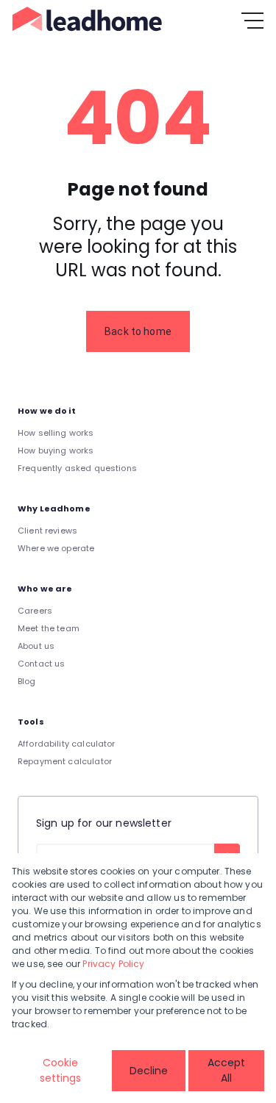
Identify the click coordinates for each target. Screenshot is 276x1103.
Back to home (138, 331)
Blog (27, 681)
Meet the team (48, 628)
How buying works (55, 450)
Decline (149, 1070)
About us (36, 646)
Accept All (226, 1070)
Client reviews (47, 530)
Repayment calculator (65, 761)
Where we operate (56, 548)
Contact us (42, 663)
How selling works (56, 433)
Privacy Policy (113, 964)
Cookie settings (60, 1070)
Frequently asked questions (77, 468)
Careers (35, 611)
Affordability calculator (67, 744)
